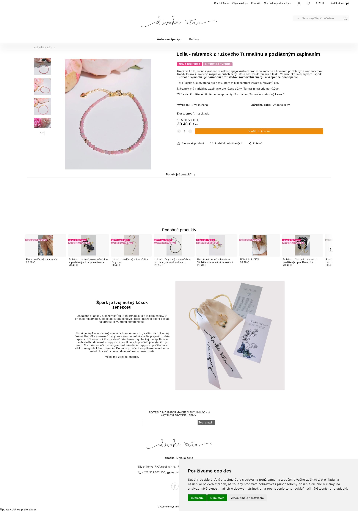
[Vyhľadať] (297, 18)
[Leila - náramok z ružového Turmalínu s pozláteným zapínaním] (108, 114)
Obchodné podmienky (276, 3)
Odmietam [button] (217, 497)
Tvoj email (205, 422)
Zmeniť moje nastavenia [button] (247, 497)
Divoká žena (221, 3)
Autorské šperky (168, 39)
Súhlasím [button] (197, 497)
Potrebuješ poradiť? (179, 174)
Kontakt (255, 3)
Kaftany (194, 39)
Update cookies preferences (18, 509)
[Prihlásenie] (299, 3)
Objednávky (239, 3)
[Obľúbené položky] (308, 3)
